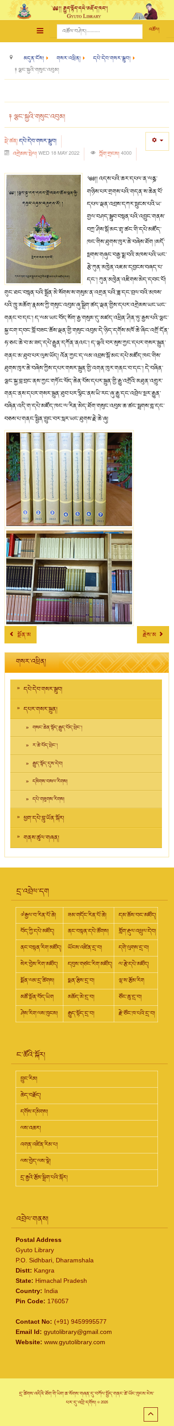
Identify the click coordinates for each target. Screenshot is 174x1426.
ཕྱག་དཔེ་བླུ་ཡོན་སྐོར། (44, 818)
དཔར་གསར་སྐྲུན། (41, 709)
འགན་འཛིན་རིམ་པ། (39, 1144)
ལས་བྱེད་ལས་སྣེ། (36, 1161)
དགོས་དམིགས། (34, 1111)
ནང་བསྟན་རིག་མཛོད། (41, 947)
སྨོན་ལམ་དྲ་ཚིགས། (37, 980)
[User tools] (157, 141)
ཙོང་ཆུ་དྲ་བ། (130, 996)
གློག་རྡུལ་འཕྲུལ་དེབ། (137, 931)
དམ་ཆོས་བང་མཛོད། (137, 915)
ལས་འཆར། (31, 1128)
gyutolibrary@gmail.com (78, 1331)
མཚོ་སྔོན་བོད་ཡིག (37, 996)
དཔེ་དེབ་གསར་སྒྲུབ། (38, 141)
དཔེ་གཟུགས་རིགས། (48, 799)
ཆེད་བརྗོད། (31, 1095)
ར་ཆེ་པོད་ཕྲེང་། (45, 745)
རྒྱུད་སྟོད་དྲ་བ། (81, 1013)
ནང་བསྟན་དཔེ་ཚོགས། (88, 931)
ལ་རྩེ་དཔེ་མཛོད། (134, 964)
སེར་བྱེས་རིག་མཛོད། (39, 964)
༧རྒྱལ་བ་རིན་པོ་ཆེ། (38, 915)
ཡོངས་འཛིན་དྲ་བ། (85, 947)
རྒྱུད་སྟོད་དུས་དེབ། (47, 763)
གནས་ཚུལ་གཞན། (41, 837)
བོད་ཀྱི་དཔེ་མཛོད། (37, 931)
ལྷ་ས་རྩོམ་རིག (131, 980)
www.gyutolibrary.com (74, 1342)
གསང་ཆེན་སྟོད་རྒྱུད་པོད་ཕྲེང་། (57, 727)
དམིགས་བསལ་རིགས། (50, 781)
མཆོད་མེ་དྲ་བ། (81, 996)
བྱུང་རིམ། (29, 1078)
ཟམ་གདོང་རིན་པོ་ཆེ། (87, 915)
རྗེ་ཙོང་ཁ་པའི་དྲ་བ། (137, 1013)
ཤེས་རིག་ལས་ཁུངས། (39, 1013)
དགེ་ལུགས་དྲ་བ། (134, 947)
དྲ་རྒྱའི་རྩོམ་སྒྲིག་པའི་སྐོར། (44, 1177)
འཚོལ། (154, 29)
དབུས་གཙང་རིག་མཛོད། (90, 964)
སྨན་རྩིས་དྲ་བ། (81, 980)
